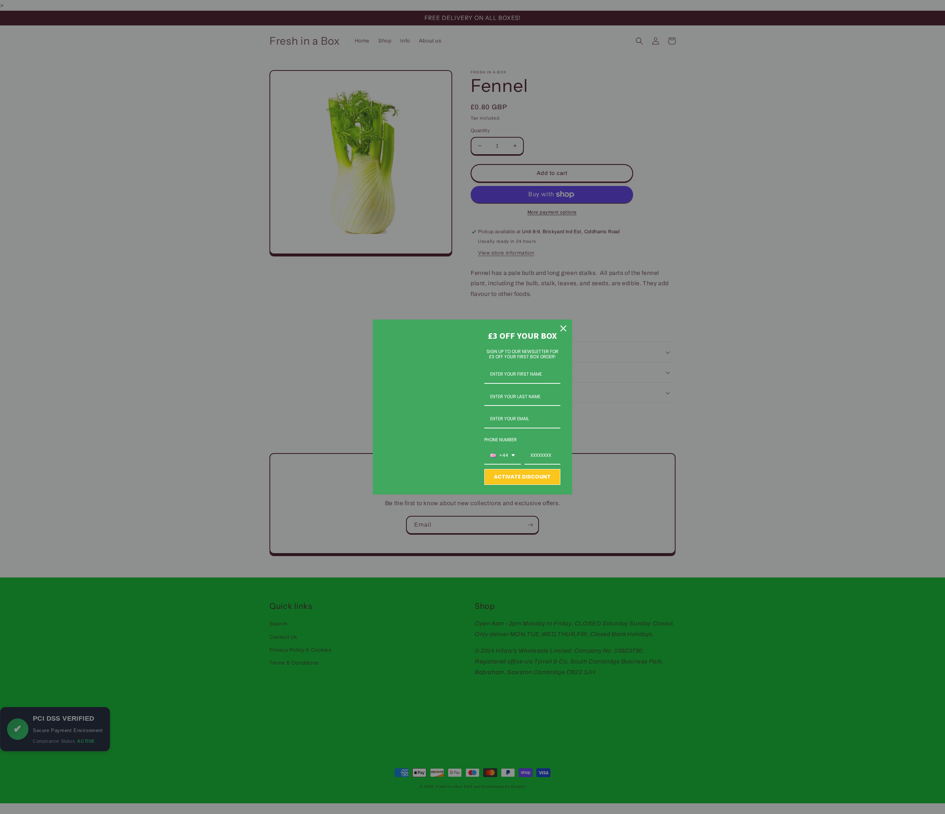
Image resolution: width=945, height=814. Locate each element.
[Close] (563, 328)
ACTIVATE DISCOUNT (522, 476)
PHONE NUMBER (500, 440)
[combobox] (502, 456)
